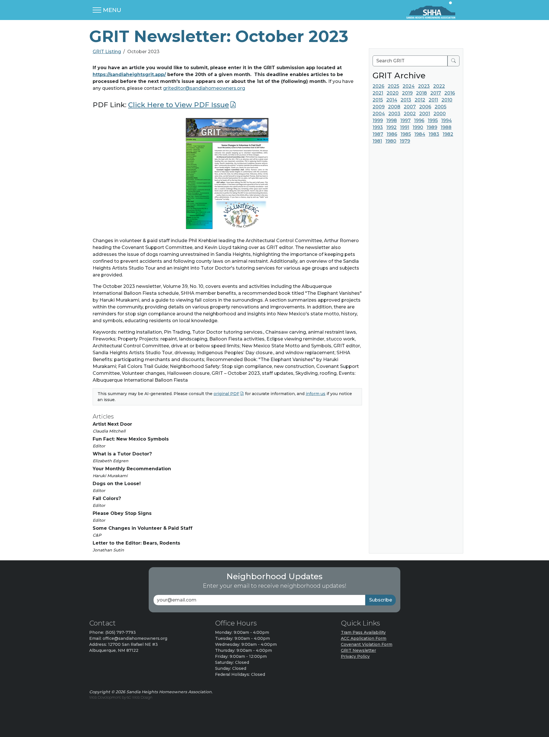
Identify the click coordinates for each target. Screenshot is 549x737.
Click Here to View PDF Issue (178, 105)
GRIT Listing (107, 51)
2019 (407, 93)
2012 (420, 100)
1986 (392, 134)
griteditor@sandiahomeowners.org (204, 88)
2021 (378, 93)
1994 (446, 120)
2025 (393, 86)
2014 (391, 100)
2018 (421, 93)
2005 (440, 106)
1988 (446, 127)
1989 (432, 127)
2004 (379, 113)
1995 (433, 120)
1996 (419, 120)
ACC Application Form (363, 638)
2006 (425, 106)
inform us (315, 393)
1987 (378, 134)
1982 (448, 134)
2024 (409, 86)
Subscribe (380, 600)
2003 (394, 113)
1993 (378, 127)
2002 (410, 113)
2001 (424, 113)
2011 (433, 100)
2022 (439, 86)
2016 (449, 93)
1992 (391, 127)
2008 (394, 106)
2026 (378, 86)
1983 (434, 134)
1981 (377, 141)
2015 (378, 100)
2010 (446, 100)
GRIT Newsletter (358, 650)
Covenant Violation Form (366, 644)
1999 (378, 120)
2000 (439, 113)
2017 (435, 93)
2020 (393, 93)
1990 (418, 127)
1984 (419, 134)
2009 (379, 106)
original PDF (226, 393)
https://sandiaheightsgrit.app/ (129, 74)
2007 (410, 106)
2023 (424, 86)
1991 (404, 127)
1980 (390, 141)
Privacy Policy (355, 656)
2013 (406, 100)
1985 (406, 134)
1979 (405, 141)
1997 (405, 120)
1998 (391, 120)
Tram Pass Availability (363, 632)
